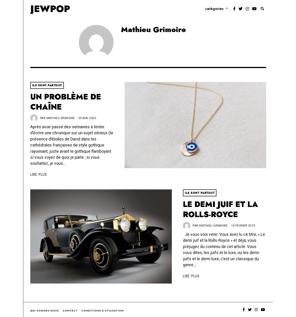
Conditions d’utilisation (102, 310)
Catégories (214, 8)
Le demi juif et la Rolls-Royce (220, 209)
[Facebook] (234, 9)
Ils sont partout (47, 85)
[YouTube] (254, 9)
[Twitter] (240, 9)
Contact (70, 310)
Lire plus (38, 174)
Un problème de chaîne (65, 102)
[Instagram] (247, 9)
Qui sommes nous (44, 310)
